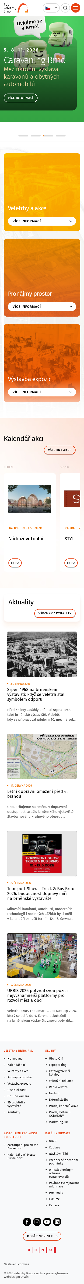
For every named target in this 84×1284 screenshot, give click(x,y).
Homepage (14, 1058)
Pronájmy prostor (30, 293)
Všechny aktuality (54, 613)
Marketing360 (58, 1122)
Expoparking (57, 1065)
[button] (51, 8)
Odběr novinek (40, 1236)
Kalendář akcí (16, 1065)
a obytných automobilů (32, 80)
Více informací (20, 98)
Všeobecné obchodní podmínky (63, 1161)
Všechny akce (59, 450)
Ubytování (56, 1058)
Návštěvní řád (58, 1153)
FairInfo (54, 1093)
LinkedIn (57, 1222)
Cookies (54, 1147)
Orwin (25, 1276)
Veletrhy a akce (27, 208)
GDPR (52, 1141)
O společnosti (17, 1090)
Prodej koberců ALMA (63, 1106)
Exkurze (54, 1199)
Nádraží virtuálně (26, 539)
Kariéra (54, 1205)
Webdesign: (12, 1276)
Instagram (37, 1222)
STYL (69, 539)
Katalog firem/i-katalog (60, 1072)
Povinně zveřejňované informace (64, 1184)
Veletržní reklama (61, 1081)
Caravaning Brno (35, 60)
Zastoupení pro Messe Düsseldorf (22, 1146)
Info (15, 562)
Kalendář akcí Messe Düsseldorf (21, 1156)
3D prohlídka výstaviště (16, 1104)
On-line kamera (18, 1096)
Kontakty (13, 1112)
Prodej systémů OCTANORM (59, 1113)
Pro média (56, 1192)
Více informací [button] (27, 221)
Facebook (27, 1222)
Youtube (47, 1222)
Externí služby (58, 1099)
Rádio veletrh (58, 1087)
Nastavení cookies (16, 1264)
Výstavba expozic (29, 379)
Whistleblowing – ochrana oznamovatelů (61, 1173)
